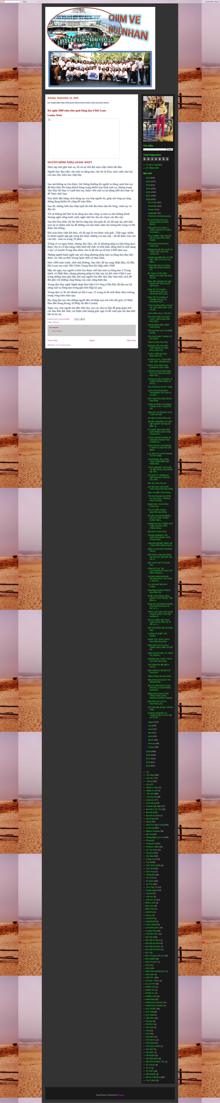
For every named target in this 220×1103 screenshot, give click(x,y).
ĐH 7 (148, 953)
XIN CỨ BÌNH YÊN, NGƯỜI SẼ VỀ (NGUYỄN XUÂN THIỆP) (159, 238)
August (151, 722)
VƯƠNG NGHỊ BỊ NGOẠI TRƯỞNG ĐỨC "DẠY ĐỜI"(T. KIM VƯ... (160, 579)
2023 (148, 189)
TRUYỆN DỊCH (152, 1059)
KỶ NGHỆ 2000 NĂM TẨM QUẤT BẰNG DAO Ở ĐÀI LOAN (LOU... (159, 432)
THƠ (148, 1034)
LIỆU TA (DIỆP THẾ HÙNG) (159, 493)
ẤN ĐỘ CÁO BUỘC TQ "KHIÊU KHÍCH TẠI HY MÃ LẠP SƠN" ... (160, 715)
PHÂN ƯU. (150, 993)
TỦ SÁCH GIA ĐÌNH (154, 165)
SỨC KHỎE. (151, 1009)
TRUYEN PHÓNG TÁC (155, 1062)
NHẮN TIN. (150, 990)
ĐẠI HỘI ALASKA (153, 943)
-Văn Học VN (151, 900)
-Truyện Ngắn (151, 890)
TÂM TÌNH (150, 1018)
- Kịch (148, 784)
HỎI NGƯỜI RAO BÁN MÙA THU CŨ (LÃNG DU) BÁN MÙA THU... (159, 373)
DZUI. (148, 968)
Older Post (131, 340)
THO (147, 1031)
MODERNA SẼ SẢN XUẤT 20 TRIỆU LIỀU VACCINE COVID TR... (160, 252)
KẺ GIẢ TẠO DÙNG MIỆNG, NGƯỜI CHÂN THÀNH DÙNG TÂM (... (159, 518)
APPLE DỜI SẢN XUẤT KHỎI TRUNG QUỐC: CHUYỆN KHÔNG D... (160, 614)
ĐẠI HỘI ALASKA (153, 940)
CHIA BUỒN (151, 921)
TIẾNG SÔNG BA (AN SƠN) (159, 676)
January (151, 747)
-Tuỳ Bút (149, 893)
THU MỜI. (150, 1052)
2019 (148, 751)
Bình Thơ (149, 906)
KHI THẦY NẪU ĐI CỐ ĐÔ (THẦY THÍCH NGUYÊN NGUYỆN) (159, 319)
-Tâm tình (149, 853)
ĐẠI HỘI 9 (150, 937)
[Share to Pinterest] (84, 319)
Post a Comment (57, 331)
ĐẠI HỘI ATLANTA (153, 950)
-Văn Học (149, 897)
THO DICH (150, 1037)
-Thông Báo (150, 875)
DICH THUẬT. (151, 962)
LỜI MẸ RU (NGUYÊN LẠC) (159, 418)
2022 (148, 192)
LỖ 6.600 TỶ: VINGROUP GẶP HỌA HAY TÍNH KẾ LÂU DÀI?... (159, 477)
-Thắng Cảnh (151, 859)
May (150, 733)
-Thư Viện (150, 878)
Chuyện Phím (151, 931)
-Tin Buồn (149, 881)
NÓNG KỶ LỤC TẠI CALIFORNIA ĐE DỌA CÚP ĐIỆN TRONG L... (160, 570)
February (152, 743)
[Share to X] (79, 319)
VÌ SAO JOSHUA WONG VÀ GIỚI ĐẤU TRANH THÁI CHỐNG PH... (159, 440)
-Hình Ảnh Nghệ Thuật (155, 825)
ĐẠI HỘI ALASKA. (153, 946)
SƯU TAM (150, 1012)
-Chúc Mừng (151, 803)
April (150, 736)
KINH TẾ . (150, 978)
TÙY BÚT (150, 1071)
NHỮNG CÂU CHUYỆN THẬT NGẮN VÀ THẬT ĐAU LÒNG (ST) (158, 348)
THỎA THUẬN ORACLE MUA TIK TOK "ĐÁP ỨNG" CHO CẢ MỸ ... (160, 307)
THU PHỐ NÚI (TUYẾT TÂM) (160, 387)
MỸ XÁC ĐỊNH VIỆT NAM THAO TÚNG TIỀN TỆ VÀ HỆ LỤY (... (159, 622)
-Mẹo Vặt (149, 834)
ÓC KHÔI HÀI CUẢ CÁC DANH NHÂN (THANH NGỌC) (158, 222)
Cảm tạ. (149, 915)
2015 (148, 766)
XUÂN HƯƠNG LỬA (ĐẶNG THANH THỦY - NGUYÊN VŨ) (160, 406)
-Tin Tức (149, 884)
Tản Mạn (149, 1021)
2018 (148, 755)
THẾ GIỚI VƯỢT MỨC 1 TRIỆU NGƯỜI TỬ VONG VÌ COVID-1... (159, 230)
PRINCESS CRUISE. (154, 1006)
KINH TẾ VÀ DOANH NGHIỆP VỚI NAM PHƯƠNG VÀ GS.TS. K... (160, 606)
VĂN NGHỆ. (151, 1074)
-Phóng (148, 840)
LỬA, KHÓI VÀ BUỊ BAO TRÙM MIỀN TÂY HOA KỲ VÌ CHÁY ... (159, 393)
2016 (148, 762)
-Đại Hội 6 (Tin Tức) (154, 809)
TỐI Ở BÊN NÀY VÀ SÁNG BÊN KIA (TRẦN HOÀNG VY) (159, 268)
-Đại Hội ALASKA (153, 816)
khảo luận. (150, 974)
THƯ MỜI (150, 1049)
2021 (148, 196)
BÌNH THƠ (150, 909)
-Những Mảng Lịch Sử (155, 837)
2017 (148, 759)
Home (92, 340)
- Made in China (152, 787)
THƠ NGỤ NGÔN (153, 1046)
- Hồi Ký (149, 781)
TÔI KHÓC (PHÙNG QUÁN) (159, 216)
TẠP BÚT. (150, 1024)
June (150, 729)
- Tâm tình (150, 794)
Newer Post (52, 340)
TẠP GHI (149, 1027)
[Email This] (75, 319)
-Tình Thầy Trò (151, 887)
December (152, 202)
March (151, 740)
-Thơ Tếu (149, 869)
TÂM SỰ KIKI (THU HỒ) (158, 342)
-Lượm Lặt (150, 828)
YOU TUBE (150, 1080)
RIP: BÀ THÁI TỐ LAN (157, 483)
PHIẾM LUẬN (151, 996)
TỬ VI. (148, 1068)
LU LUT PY (150, 984)
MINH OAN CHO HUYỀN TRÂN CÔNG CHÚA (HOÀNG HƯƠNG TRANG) (160, 696)
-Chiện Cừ (150, 800)
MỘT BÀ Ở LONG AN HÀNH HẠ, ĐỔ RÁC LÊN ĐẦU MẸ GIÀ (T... (160, 557)
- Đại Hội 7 (150, 778)
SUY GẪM (150, 1015)
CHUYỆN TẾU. (152, 934)
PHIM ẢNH (150, 999)
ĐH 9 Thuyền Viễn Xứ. (155, 956)
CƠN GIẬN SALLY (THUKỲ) (159, 313)
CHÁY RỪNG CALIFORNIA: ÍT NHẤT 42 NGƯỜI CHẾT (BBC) (160, 448)
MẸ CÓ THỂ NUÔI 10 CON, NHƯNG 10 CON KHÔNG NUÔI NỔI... (159, 688)
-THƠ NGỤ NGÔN (153, 865)
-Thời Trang (150, 872)
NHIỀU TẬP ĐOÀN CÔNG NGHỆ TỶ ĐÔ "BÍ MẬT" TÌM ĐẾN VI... (160, 598)
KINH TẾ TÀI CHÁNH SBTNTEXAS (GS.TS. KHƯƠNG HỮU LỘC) (158, 292)
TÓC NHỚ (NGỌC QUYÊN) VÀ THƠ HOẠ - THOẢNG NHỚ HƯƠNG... (159, 498)
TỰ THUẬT (150, 1065)
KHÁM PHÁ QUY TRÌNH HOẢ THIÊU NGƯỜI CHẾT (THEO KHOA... (160, 526)
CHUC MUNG (151, 925)
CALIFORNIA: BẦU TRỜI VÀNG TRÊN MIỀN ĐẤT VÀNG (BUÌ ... (159, 461)
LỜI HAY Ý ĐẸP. (152, 981)
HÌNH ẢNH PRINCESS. (155, 971)
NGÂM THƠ (151, 987)
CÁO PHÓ (150, 918)
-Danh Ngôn (150, 819)
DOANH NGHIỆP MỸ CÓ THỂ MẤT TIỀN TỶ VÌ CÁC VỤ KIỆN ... (160, 260)
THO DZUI (150, 1043)
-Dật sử (149, 822)
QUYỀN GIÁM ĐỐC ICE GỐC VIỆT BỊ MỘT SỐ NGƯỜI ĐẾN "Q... (160, 424)
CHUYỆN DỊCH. (152, 928)
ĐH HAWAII (150, 959)
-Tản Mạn (149, 856)
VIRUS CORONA (153, 1077)
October (151, 210)
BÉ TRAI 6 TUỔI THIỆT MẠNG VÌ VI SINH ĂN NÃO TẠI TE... (160, 275)
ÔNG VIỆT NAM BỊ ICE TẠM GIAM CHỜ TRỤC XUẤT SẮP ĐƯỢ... (159, 283)
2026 (148, 178)
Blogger (120, 1095)
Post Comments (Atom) (63, 345)
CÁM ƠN (149, 912)
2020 (148, 199)
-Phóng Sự (55, 322)
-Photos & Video (152, 847)
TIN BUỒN (150, 1055)
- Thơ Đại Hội (151, 797)
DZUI (148, 965)
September (153, 213)
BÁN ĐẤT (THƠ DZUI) (157, 532)
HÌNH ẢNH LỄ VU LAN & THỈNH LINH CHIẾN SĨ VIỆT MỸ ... (160, 647)
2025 (148, 181)
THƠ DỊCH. (150, 1040)
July (150, 726)
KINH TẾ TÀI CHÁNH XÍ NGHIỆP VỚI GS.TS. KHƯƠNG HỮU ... (158, 299)
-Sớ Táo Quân (151, 850)
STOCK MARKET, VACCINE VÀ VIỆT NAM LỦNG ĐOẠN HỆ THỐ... (160, 469)
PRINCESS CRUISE (154, 1003)
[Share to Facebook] (82, 319)
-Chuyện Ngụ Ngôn (153, 806)
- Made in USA (151, 791)
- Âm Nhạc (150, 775)
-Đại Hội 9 (150, 812)
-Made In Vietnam (153, 831)
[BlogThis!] (77, 319)
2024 (148, 185)
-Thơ (148, 862)
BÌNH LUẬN (150, 903)
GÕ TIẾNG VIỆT (152, 168)
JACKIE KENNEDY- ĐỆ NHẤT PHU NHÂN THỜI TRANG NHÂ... (159, 537)
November (152, 206)
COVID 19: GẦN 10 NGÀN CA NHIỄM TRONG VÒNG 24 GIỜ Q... (160, 381)
